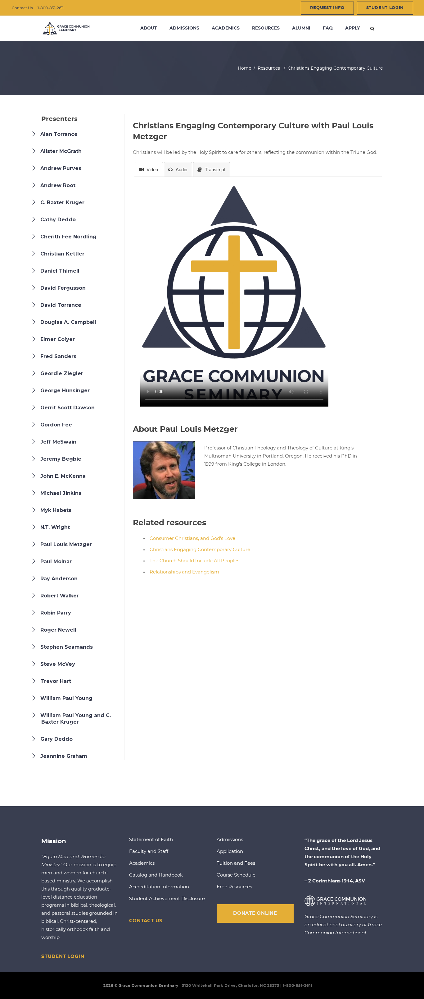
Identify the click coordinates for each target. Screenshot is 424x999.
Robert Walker (59, 596)
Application (230, 851)
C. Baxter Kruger (62, 202)
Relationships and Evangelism (184, 572)
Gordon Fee (56, 425)
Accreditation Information (159, 887)
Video (152, 169)
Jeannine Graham (63, 756)
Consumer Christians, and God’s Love (192, 538)
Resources (269, 68)
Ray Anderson (59, 579)
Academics (142, 863)
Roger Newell (58, 630)
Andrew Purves (60, 168)
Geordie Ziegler (61, 373)
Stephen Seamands (66, 647)
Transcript (215, 169)
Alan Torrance (59, 134)
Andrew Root (57, 185)
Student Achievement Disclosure (167, 898)
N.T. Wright (55, 527)
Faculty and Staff (148, 851)
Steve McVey (57, 664)
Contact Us (22, 8)
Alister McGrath (61, 151)
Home (244, 68)
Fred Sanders (58, 356)
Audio (181, 169)
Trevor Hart (55, 681)
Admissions (230, 839)
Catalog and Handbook (156, 875)
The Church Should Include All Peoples (194, 561)
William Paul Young (66, 698)
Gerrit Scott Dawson (67, 408)
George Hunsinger (65, 391)
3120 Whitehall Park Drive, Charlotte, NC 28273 (230, 985)
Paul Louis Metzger (66, 544)
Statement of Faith (151, 839)
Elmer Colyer (57, 339)
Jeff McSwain (58, 442)
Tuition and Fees (236, 863)
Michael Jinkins (60, 493)
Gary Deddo (56, 739)
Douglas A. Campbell (68, 322)
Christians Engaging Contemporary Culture (200, 549)
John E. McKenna (63, 476)
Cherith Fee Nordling (68, 237)
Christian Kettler (62, 254)
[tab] (149, 169)
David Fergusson (63, 288)
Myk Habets (55, 510)
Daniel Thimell (59, 271)
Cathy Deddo (58, 220)
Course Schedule (236, 875)
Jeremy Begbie (60, 459)
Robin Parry (55, 613)
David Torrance (60, 305)
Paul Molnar (56, 561)
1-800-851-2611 (51, 8)
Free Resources (234, 887)
